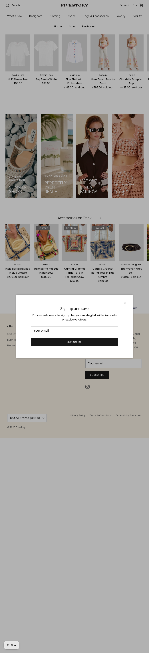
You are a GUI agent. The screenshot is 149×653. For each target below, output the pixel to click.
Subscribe (74, 342)
